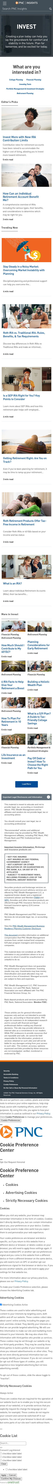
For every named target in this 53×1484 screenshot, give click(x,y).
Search (50, 9)
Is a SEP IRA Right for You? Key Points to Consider (21, 397)
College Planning (16, 79)
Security (7, 1071)
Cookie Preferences (10, 1120)
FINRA (37, 897)
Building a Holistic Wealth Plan (38, 683)
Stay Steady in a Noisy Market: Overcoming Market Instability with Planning (24, 270)
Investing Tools (25, 84)
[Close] (1, 1124)
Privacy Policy (9, 1081)
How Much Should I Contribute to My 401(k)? (12, 648)
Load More (26, 784)
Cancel (12, 1475)
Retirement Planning (25, 93)
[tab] (29, 1185)
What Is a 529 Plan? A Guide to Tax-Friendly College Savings (39, 719)
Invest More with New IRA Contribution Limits (19, 139)
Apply (3, 1475)
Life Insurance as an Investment (13, 756)
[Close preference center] (1, 1159)
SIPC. (6, 900)
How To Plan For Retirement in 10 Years (11, 721)
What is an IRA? (12, 583)
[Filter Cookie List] (1, 1447)
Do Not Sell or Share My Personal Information (20, 1088)
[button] (26, 797)
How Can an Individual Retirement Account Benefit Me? (21, 197)
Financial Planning (33, 79)
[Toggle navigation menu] (4, 3)
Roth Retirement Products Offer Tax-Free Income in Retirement (24, 523)
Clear (3, 1464)
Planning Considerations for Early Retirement (39, 645)
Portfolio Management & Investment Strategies (25, 88)
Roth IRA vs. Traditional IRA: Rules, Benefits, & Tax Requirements (24, 335)
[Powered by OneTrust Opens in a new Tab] (9, 1482)
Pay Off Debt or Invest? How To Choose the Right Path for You (38, 763)
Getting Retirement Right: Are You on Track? (25, 460)
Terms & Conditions (11, 1078)
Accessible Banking (11, 1074)
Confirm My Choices (11, 1479)
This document (11, 935)
